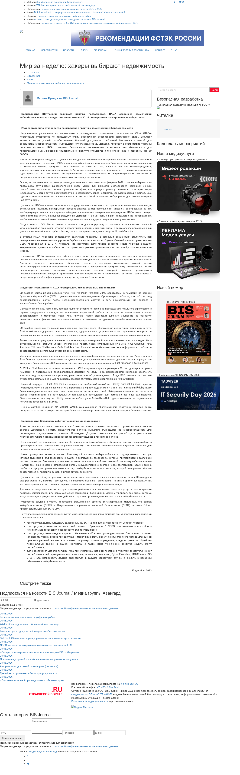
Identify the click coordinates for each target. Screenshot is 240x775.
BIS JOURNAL (101, 50)
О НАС (174, 50)
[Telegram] (180, 2)
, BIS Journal (57, 98)
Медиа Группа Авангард (43, 751)
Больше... (168, 129)
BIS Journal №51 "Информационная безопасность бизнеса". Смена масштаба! (79, 12)
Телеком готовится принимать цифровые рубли (63, 16)
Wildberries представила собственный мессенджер (65, 5)
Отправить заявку (12, 738)
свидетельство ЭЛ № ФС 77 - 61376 (91, 694)
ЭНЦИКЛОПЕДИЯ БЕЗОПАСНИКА (132, 50)
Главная (34, 72)
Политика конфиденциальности (89, 701)
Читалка (165, 115)
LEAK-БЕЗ (160, 50)
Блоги (30, 79)
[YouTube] (177, 2)
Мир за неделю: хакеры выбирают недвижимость (55, 83)
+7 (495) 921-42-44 (108, 687)
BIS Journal (33, 76)
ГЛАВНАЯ (30, 50)
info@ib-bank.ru (129, 683)
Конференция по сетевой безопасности (60, 2)
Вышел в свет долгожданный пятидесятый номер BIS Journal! (69, 19)
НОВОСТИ (68, 50)
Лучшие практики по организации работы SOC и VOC (71, 9)
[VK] (182, 2)
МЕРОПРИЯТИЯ (49, 50)
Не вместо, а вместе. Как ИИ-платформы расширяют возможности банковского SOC (89, 23)
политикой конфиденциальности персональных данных (86, 608)
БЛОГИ (84, 50)
